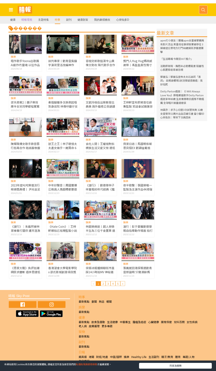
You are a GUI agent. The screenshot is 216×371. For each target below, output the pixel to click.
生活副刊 (153, 357)
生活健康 (112, 322)
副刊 (69, 19)
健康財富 (82, 19)
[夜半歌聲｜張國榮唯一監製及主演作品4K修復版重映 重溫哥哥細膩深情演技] (138, 168)
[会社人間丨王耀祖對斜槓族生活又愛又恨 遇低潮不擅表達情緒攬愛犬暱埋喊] (100, 127)
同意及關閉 (175, 365)
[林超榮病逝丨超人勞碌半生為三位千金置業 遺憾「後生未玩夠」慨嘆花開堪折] (100, 209)
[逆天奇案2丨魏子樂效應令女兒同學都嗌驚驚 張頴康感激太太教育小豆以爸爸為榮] (25, 85)
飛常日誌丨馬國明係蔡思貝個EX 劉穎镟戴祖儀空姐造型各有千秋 (137, 148)
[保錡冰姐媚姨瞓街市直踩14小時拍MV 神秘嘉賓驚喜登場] (100, 251)
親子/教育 (167, 357)
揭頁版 (83, 357)
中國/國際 (116, 357)
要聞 (94, 301)
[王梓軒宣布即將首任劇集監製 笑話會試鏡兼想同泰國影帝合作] (138, 85)
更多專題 (107, 326)
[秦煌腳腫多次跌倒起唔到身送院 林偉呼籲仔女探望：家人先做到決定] (63, 85)
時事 (57, 19)
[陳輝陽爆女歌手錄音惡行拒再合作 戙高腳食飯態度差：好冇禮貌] (25, 127)
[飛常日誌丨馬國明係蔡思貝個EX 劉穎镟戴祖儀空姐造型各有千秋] (138, 127)
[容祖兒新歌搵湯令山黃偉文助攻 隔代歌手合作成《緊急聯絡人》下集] (100, 44)
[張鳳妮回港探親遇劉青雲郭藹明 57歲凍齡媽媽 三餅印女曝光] (138, 251)
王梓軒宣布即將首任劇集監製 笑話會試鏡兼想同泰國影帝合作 (138, 106)
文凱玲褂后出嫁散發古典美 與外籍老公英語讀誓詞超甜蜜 (100, 106)
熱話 (101, 301)
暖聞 (109, 301)
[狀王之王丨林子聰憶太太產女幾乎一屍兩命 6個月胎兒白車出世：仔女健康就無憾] (63, 127)
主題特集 (43, 19)
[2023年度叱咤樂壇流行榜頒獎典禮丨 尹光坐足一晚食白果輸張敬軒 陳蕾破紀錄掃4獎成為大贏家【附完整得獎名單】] (25, 168)
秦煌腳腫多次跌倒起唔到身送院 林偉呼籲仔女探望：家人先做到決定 (63, 106)
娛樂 (13, 56)
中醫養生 (125, 322)
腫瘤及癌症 (139, 322)
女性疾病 (192, 322)
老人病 (83, 326)
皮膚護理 (94, 326)
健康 (13, 19)
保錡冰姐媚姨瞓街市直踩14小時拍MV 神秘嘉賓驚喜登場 (100, 272)
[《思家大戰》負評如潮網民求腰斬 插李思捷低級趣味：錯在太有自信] (25, 251)
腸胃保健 (166, 322)
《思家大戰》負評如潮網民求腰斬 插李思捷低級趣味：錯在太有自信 (25, 272)
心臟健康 (153, 322)
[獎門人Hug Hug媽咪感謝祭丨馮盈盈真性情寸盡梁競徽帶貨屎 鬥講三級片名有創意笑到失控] (138, 44)
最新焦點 (84, 301)
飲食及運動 (98, 322)
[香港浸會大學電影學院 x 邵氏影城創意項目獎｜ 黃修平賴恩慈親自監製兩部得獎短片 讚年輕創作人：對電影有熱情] (63, 251)
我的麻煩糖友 (102, 19)
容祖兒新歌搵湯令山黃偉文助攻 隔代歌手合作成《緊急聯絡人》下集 (100, 65)
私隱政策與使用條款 (86, 364)
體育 (178, 357)
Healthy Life (138, 357)
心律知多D (122, 19)
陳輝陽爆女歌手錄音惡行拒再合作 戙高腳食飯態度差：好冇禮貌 (25, 148)
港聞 (91, 357)
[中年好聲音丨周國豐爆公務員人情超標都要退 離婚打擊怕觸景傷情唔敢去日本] (63, 168)
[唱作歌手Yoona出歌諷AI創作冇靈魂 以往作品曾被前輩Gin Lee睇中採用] (25, 44)
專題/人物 (188, 357)
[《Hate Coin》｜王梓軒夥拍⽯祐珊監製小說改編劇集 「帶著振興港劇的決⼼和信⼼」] (63, 209)
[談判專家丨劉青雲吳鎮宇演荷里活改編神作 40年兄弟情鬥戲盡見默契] (63, 44)
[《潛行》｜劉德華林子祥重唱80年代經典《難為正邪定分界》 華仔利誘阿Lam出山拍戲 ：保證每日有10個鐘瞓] (100, 168)
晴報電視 (26, 19)
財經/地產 (102, 357)
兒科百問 (179, 322)
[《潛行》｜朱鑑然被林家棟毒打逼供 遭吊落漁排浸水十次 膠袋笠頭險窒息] (25, 209)
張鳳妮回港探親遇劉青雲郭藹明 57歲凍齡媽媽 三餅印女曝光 (137, 272)
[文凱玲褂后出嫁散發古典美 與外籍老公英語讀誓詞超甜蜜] (100, 85)
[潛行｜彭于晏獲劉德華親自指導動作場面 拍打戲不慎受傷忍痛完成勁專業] (138, 209)
